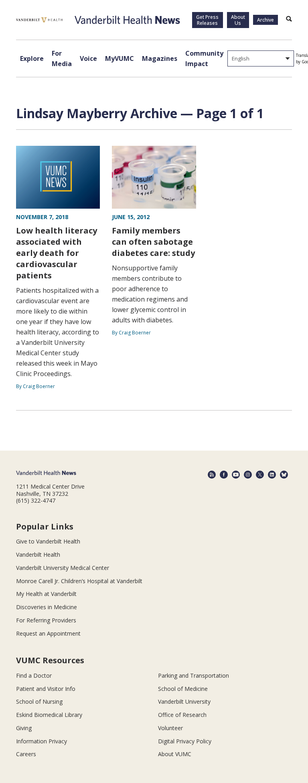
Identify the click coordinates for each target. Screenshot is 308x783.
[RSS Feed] (212, 475)
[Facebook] (224, 475)
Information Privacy (41, 741)
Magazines (159, 58)
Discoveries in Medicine (46, 607)
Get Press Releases (207, 20)
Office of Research (182, 715)
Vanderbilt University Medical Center (62, 568)
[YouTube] (236, 475)
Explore (32, 58)
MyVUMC (119, 58)
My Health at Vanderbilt (46, 594)
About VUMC (174, 754)
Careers (26, 754)
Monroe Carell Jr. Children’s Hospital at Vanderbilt (79, 581)
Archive (265, 19)
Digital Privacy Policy (184, 741)
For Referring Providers (46, 620)
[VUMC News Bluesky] (284, 475)
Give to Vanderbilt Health (48, 541)
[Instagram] (248, 475)
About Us (238, 20)
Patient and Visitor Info (45, 688)
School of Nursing (39, 701)
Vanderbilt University (184, 701)
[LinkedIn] (272, 475)
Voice (88, 58)
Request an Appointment (48, 633)
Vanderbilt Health (38, 554)
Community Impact (204, 58)
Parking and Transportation (193, 675)
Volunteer (170, 728)
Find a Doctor (34, 675)
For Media (62, 58)
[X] (260, 475)
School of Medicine (183, 688)
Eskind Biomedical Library (49, 715)
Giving (24, 728)
